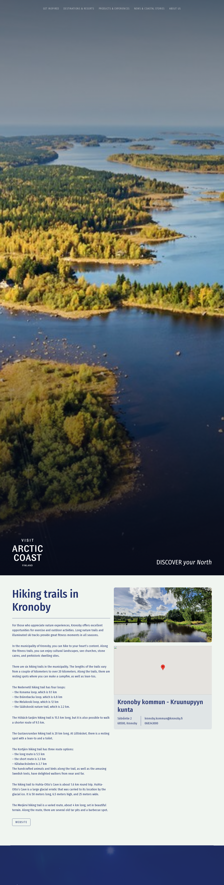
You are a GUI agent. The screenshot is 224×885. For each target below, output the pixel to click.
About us (175, 8)
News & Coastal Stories (149, 8)
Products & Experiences (114, 8)
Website (21, 822)
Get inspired (51, 8)
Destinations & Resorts (79, 8)
